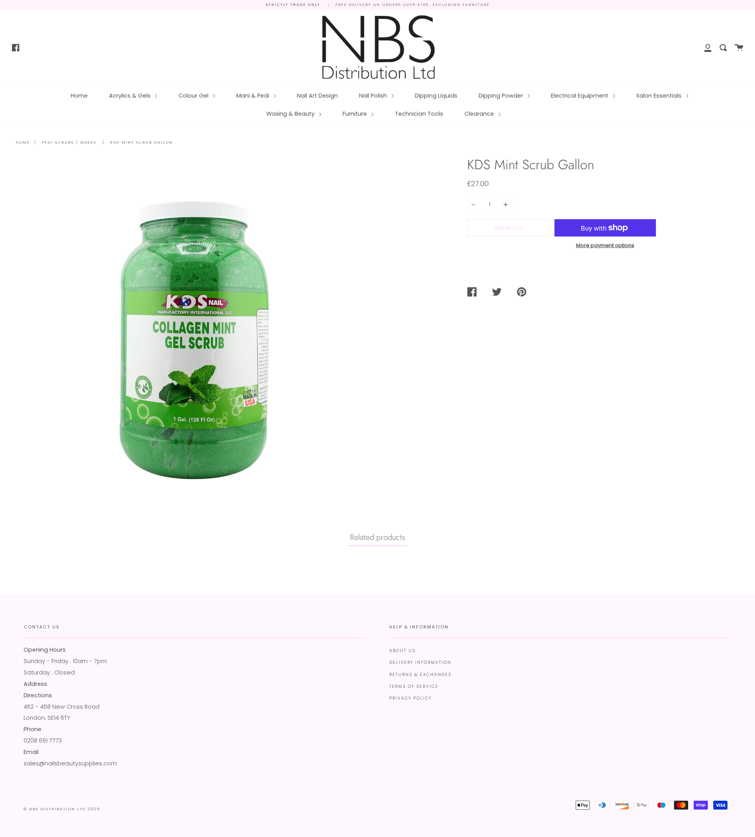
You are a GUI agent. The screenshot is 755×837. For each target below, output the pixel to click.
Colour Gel (194, 96)
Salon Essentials (659, 96)
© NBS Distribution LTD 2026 (62, 808)
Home (79, 96)
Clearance (479, 114)
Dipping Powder (502, 96)
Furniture (355, 114)
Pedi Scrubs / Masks (69, 142)
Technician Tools (419, 114)
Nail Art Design (317, 96)
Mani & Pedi (253, 96)
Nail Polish (374, 96)
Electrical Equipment (580, 96)
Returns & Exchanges (420, 675)
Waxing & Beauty (291, 114)
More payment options (605, 245)
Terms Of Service (413, 686)
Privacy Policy (410, 698)
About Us (402, 651)
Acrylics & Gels (130, 96)
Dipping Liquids (436, 96)
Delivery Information (420, 662)
